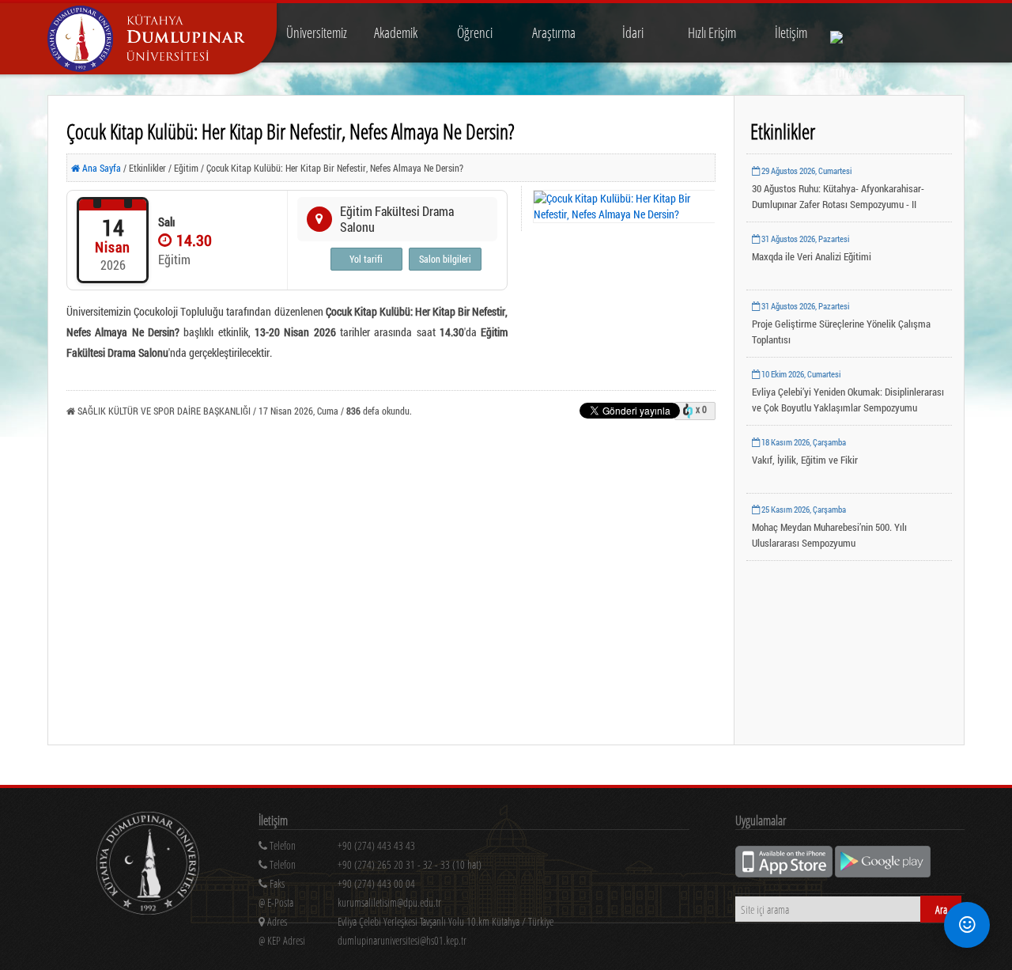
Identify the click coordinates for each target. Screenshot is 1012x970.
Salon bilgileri (445, 258)
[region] (474, 867)
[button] (967, 925)
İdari (633, 32)
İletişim (791, 32)
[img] (148, 865)
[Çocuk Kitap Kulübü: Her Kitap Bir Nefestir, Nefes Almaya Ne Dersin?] (625, 206)
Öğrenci (475, 32)
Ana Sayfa (100, 167)
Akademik (395, 32)
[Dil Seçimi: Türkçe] (847, 33)
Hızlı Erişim (712, 32)
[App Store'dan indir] (785, 873)
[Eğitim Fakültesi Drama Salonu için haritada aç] (319, 219)
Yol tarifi (366, 258)
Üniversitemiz (316, 32)
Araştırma (554, 32)
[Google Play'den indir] (883, 873)
